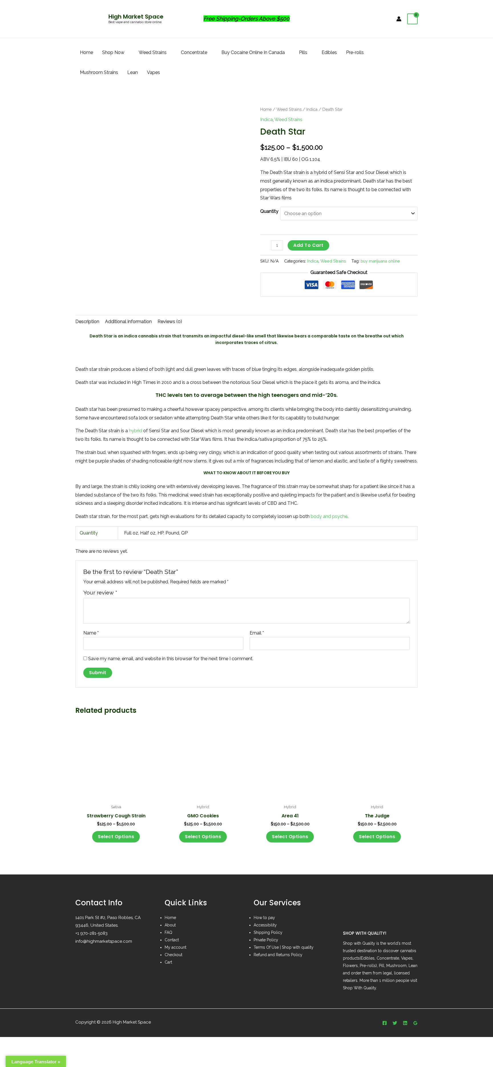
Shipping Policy (268, 932)
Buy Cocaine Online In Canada (253, 52)
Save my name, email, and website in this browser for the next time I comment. (170, 658)
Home (86, 52)
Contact (172, 940)
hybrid (135, 430)
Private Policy (266, 940)
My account (175, 947)
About (170, 925)
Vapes (153, 72)
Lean (132, 72)
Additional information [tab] (128, 321)
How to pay (264, 917)
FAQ (168, 932)
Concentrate (194, 52)
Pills (303, 52)
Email (257, 633)
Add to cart (308, 245)
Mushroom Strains (99, 72)
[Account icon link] (398, 18)
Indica (312, 109)
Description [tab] (87, 321)
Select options (116, 836)
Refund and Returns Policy (278, 954)
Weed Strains (153, 52)
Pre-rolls (355, 52)
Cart (168, 962)
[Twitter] (395, 1023)
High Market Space (135, 17)
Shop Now (113, 52)
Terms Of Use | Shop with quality (284, 947)
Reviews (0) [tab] (169, 321)
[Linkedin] (405, 1023)
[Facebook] (384, 1023)
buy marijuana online (380, 261)
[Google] (415, 1023)
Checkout (173, 954)
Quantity (269, 211)
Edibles (329, 52)
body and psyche (329, 516)
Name (91, 633)
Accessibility (265, 925)
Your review (100, 592)
